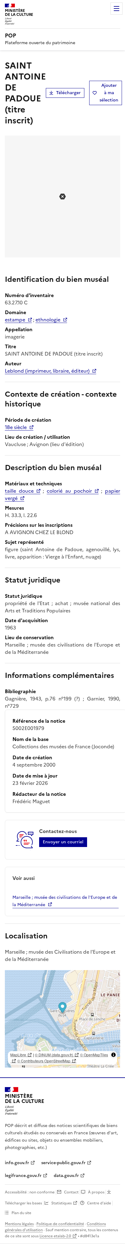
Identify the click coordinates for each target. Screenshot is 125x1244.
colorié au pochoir (69, 490)
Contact (71, 1192)
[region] (62, 1019)
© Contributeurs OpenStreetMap (43, 1060)
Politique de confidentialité (60, 1224)
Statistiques (61, 1203)
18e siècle (16, 427)
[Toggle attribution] (113, 1054)
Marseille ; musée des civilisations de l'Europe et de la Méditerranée (64, 901)
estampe (15, 319)
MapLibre (18, 1054)
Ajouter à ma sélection (109, 92)
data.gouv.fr (66, 1175)
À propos (96, 1192)
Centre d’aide (99, 1203)
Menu (116, 8)
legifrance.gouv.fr (23, 1175)
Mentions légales (19, 1224)
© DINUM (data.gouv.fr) (54, 1054)
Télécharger (68, 93)
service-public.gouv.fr (63, 1163)
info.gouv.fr (17, 1163)
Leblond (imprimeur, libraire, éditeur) (47, 370)
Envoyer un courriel (63, 842)
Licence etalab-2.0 (55, 1236)
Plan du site (21, 1213)
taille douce (19, 490)
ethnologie (47, 319)
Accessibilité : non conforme (30, 1192)
